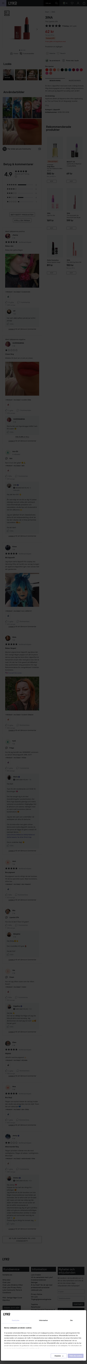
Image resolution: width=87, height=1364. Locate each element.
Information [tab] (43, 1320)
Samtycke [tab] (15, 1320)
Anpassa (58, 1356)
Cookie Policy (45, 1348)
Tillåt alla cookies (75, 1356)
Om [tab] (71, 1320)
